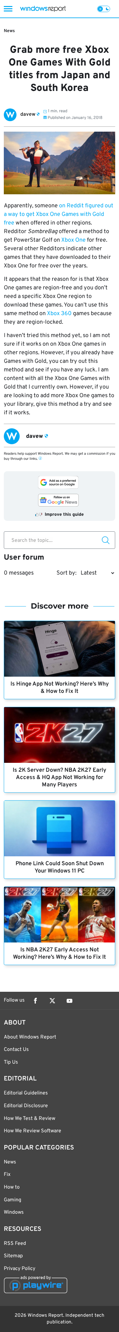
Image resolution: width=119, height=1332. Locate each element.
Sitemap (13, 1256)
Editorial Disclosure (26, 1106)
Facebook (35, 1001)
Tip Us (11, 1062)
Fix (7, 1174)
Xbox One (73, 240)
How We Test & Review (29, 1118)
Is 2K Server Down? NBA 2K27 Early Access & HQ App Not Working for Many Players (59, 778)
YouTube (69, 1001)
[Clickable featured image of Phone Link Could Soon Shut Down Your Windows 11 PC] (59, 828)
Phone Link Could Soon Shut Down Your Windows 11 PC (60, 867)
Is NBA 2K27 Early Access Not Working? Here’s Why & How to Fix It (59, 953)
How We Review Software (32, 1131)
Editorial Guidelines (26, 1093)
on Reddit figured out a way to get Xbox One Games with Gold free (58, 214)
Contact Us (16, 1049)
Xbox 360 (59, 313)
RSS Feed (15, 1243)
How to (12, 1187)
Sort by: (66, 573)
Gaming (12, 1200)
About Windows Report (30, 1037)
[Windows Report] (43, 8)
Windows (14, 1212)
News (9, 31)
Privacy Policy (19, 1269)
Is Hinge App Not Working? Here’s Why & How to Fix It (59, 687)
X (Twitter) (52, 1001)
